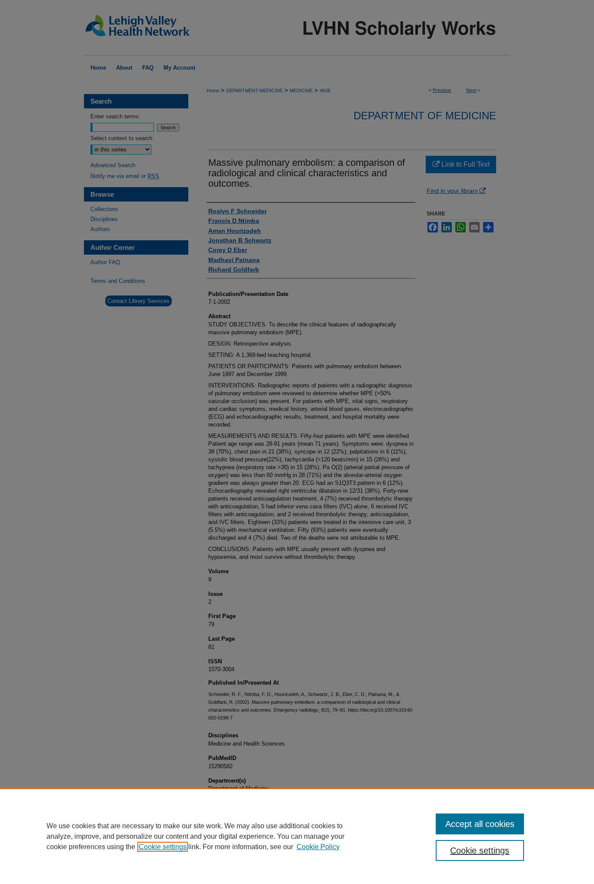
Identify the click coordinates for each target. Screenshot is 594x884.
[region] (297, 836)
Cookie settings (163, 846)
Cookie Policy (318, 846)
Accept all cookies (479, 824)
